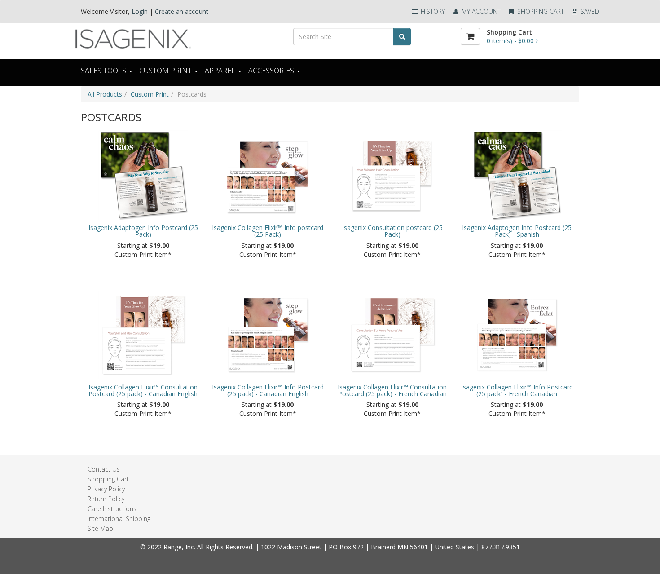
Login (140, 11)
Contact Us (104, 469)
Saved (589, 11)
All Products (105, 94)
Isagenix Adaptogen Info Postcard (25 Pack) (143, 231)
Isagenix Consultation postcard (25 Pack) (392, 231)
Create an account (181, 11)
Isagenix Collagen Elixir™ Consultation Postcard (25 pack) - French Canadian (392, 390)
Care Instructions (112, 508)
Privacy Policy (106, 489)
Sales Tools (104, 70)
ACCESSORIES (272, 70)
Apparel (221, 70)
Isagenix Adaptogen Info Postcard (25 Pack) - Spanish (517, 231)
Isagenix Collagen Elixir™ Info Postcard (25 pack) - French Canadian (517, 390)
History (432, 11)
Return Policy (106, 499)
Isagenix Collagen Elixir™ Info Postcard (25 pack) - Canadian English (268, 390)
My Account (480, 11)
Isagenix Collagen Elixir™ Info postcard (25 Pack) (267, 231)
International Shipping (119, 518)
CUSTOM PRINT (166, 70)
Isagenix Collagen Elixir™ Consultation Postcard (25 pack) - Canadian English (143, 390)
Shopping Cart (539, 11)
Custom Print (150, 94)
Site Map (100, 528)
